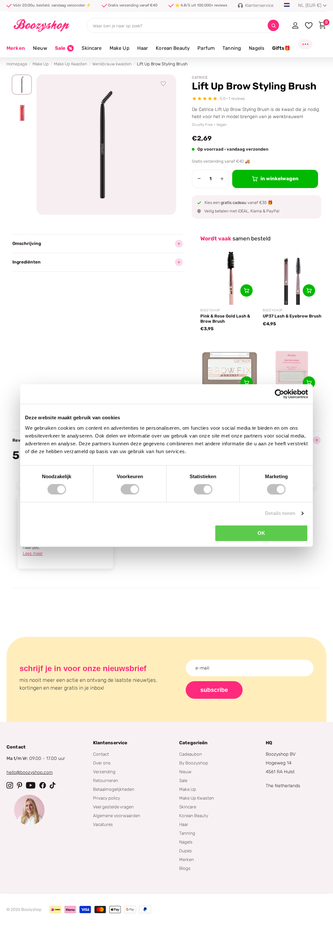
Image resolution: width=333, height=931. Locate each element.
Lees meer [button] (33, 553)
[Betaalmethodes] (55, 909)
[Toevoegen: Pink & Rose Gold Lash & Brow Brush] (246, 290)
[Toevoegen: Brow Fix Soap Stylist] (246, 382)
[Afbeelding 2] (22, 113)
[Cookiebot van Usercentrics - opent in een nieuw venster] (279, 394)
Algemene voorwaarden (116, 815)
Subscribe (214, 690)
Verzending (104, 771)
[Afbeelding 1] (22, 84)
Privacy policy (106, 798)
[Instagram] (10, 785)
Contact (101, 754)
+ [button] (222, 178)
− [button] (199, 178)
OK (261, 533)
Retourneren (105, 780)
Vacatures (103, 824)
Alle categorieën (40, 52)
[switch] (130, 489)
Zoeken (273, 25)
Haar (183, 824)
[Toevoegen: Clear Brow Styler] (309, 382)
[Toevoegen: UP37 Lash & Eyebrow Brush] (309, 290)
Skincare (187, 806)
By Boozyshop (193, 762)
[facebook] (42, 785)
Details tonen (280, 513)
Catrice (200, 77)
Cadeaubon (190, 754)
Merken (16, 48)
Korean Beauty (193, 815)
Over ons (102, 762)
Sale (183, 780)
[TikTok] (53, 785)
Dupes (185, 850)
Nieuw (185, 771)
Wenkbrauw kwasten (112, 63)
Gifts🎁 (281, 48)
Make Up (41, 63)
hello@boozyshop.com (30, 772)
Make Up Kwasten (70, 63)
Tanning (187, 833)
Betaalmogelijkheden (113, 789)
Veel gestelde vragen (113, 806)
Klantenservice (110, 743)
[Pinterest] (19, 785)
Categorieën (193, 743)
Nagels (186, 841)
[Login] (295, 25)
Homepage (17, 63)
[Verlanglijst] (163, 83)
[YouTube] (30, 785)
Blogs (185, 868)
